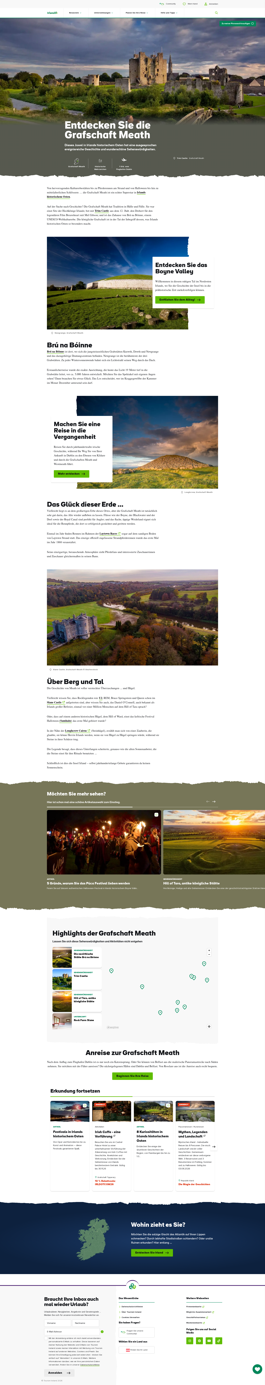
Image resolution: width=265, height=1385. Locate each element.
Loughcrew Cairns (76, 731)
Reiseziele (74, 13)
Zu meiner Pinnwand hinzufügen (236, 24)
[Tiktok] (218, 1340)
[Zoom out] (209, 954)
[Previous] (51, 1147)
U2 (100, 698)
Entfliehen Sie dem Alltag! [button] (177, 299)
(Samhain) (65, 721)
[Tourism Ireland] (55, 12)
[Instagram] (189, 1340)
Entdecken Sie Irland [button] (149, 1252)
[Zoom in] (209, 950)
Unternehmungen (102, 13)
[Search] (214, 13)
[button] (207, 801)
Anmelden (213, 4)
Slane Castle (54, 702)
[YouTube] (209, 1340)
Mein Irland (192, 4)
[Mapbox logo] (113, 1027)
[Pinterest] (199, 1340)
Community (170, 4)
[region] (159, 988)
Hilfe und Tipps (168, 13)
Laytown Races (108, 534)
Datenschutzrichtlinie (90, 1365)
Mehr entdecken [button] (69, 474)
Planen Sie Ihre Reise (135, 13)
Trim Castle (102, 211)
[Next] (213, 1147)
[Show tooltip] (102, 1331)
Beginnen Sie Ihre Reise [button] (132, 1076)
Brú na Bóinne (55, 351)
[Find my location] (209, 1026)
